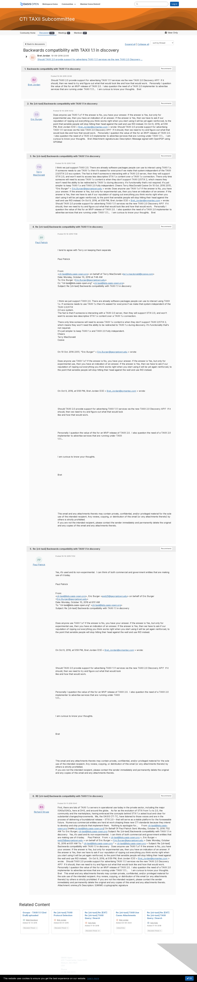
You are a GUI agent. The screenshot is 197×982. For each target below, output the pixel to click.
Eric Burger (36, 119)
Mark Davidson (32, 920)
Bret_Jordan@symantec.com (93, 127)
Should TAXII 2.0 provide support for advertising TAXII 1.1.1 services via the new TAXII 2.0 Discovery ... (89, 59)
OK (190, 978)
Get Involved (105, 957)
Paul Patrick (41, 242)
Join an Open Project (109, 961)
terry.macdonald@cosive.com (138, 274)
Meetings (63, 33)
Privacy (141, 960)
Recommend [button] (166, 69)
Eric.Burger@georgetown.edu (87, 188)
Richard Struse (41, 812)
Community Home (27, 33)
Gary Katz (92, 923)
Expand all (130, 44)
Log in (174, 4)
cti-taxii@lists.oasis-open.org (73, 274)
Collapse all (143, 44)
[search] (137, 4)
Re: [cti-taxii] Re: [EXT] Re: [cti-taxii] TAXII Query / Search (96, 915)
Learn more (93, 978)
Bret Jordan (34, 84)
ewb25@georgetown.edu (114, 596)
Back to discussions (36, 44)
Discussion (46, 33)
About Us (142, 957)
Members (80, 33)
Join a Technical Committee (112, 965)
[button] (69, 4)
